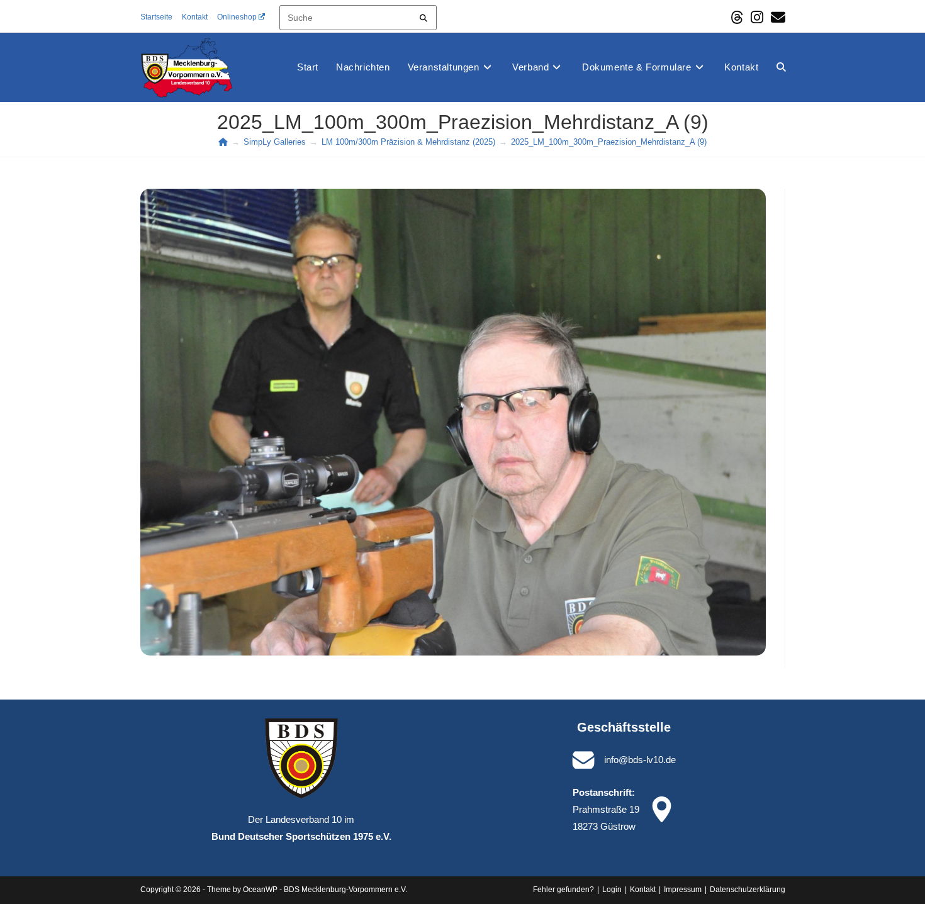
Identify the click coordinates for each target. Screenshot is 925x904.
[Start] (223, 142)
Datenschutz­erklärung (747, 889)
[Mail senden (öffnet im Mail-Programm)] (776, 17)
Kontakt (195, 17)
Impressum (683, 889)
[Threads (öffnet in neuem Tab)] (737, 17)
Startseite (156, 17)
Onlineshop (237, 17)
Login (612, 889)
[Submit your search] (424, 16)
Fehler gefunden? (563, 889)
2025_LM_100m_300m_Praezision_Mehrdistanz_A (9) (609, 142)
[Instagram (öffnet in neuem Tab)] (757, 17)
